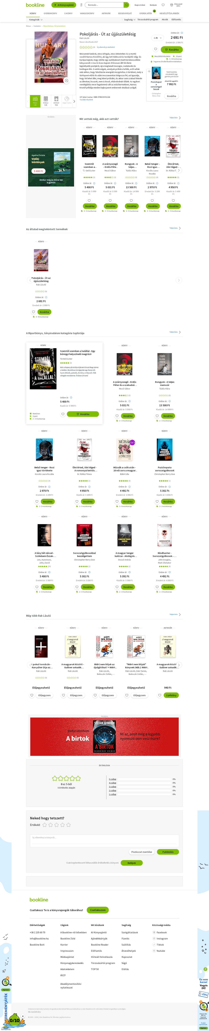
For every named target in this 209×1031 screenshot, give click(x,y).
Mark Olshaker (164, 562)
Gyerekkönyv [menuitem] (50, 13)
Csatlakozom (98, 910)
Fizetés (125, 938)
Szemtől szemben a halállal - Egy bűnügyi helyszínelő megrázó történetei (89, 165)
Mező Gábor (110, 170)
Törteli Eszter (89, 170)
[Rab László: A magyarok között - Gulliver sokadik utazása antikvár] (168, 646)
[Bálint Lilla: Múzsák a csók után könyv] (124, 450)
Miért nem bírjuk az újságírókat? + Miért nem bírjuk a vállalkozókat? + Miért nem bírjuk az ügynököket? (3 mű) (104, 666)
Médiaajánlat (67, 956)
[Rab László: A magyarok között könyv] (73, 646)
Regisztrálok (140, 5)
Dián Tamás (141, 671)
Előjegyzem (44, 695)
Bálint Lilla (124, 474)
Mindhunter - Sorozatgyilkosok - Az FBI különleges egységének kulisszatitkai (165, 554)
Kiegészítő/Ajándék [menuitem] (169, 13)
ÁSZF (63, 975)
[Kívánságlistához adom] (155, 49)
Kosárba (174, 49)
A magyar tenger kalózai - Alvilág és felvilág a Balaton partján (124, 554)
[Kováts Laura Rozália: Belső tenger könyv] (152, 146)
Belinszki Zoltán (104, 674)
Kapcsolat (127, 956)
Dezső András (124, 559)
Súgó (124, 963)
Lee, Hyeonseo (44, 559)
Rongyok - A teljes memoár (131, 165)
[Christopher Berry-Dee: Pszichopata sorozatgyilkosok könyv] (164, 450)
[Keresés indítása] (126, 5)
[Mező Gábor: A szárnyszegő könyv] (110, 146)
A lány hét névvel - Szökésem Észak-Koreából (44, 554)
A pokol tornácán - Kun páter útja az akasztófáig (41, 666)
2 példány (171, 695)
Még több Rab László (38, 615)
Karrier (64, 944)
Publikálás (168, 851)
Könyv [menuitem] (33, 13)
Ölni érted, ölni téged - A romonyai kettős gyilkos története (173, 165)
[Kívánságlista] (163, 5)
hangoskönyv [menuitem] (87, 13)
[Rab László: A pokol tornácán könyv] (41, 646)
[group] (35, 101)
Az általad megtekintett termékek (47, 229)
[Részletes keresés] (81, 5)
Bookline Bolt (37, 944)
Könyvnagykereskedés (72, 963)
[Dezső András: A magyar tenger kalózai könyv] (125, 535)
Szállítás (126, 944)
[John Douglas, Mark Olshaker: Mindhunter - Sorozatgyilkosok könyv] (165, 535)
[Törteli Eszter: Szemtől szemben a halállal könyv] (89, 146)
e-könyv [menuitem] (68, 13)
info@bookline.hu (39, 938)
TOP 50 (95, 969)
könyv (89, 127)
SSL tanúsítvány (34, 1012)
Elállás (125, 969)
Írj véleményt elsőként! (106, 47)
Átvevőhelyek (129, 950)
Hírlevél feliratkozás (102, 956)
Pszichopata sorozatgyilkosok (164, 469)
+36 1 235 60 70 (37, 932)
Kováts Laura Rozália (152, 172)
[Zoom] (66, 80)
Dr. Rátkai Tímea (173, 170)
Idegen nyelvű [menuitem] (125, 13)
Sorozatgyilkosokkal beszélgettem (84, 554)
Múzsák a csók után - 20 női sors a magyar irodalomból (124, 469)
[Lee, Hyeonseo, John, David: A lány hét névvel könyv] (44, 535)
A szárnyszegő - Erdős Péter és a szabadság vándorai (110, 165)
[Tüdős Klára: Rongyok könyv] (131, 146)
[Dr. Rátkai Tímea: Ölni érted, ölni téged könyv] (173, 146)
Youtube (161, 950)
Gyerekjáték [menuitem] (147, 12)
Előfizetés (176, 19)
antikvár (168, 628)
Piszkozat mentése (141, 851)
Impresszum (67, 950)
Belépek (153, 5)
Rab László (41, 284)
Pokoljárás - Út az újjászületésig (41, 279)
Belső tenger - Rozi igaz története (152, 165)
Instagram (162, 938)
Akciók (165, 19)
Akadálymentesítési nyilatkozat (70, 985)
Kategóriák (34, 19)
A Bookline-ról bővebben (73, 932)
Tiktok (160, 944)
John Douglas (164, 559)
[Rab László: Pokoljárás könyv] (51, 57)
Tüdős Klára (131, 170)
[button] (74, 101)
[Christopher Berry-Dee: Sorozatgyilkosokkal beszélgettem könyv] (84, 535)
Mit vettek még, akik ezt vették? (99, 119)
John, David (44, 562)
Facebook (162, 932)
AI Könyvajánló (66, 4)
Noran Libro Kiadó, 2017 (89, 42)
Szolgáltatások (130, 932)
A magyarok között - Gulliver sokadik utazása (73, 666)
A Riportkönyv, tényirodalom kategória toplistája (55, 333)
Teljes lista (174, 117)
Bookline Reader (99, 944)
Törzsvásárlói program (148, 19)
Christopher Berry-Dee (164, 474)
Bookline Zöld (67, 938)
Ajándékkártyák (99, 938)
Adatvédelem (67, 969)
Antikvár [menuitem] (106, 13)
